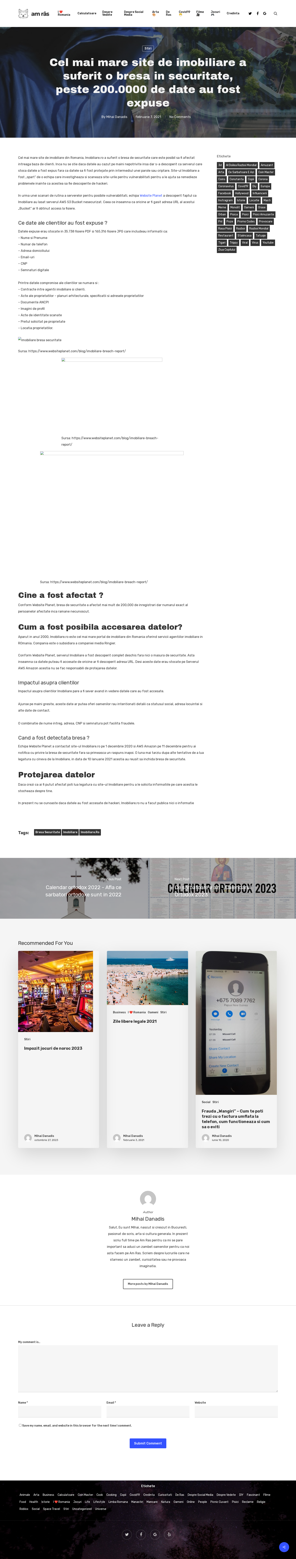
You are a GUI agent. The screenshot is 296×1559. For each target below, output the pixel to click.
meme (222, 207)
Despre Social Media (200, 1495)
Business (119, 1012)
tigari (222, 242)
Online (191, 1502)
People (202, 1502)
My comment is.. (29, 1342)
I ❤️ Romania (137, 1012)
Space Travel (51, 1509)
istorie (241, 200)
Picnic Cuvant (219, 1502)
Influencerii (260, 193)
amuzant (267, 165)
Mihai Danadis (116, 117)
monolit (235, 207)
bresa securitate (47, 832)
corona (263, 179)
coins (221, 179)
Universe (100, 1509)
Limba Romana (118, 1502)
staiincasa (244, 235)
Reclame (248, 1502)
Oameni (153, 1012)
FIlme (266, 1495)
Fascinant (253, 1495)
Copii (123, 1495)
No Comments (180, 117)
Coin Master (85, 1495)
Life (87, 1502)
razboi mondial (258, 228)
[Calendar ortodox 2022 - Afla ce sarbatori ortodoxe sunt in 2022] (74, 888)
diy (255, 186)
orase (262, 207)
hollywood (241, 193)
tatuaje (261, 235)
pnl (220, 221)
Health (33, 1502)
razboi (240, 228)
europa (265, 186)
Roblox (24, 1509)
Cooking (111, 1495)
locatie (254, 200)
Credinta (149, 1495)
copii (251, 179)
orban (222, 214)
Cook (99, 1495)
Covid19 (135, 1495)
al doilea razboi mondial (241, 165)
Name (23, 1402)
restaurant (225, 235)
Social (206, 1102)
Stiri (148, 48)
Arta (36, 1495)
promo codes (246, 221)
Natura (165, 1502)
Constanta (237, 179)
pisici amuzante (263, 214)
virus (255, 242)
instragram (225, 200)
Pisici (235, 1502)
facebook (224, 193)
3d (220, 165)
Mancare (152, 1502)
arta (221, 172)
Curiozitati (165, 1495)
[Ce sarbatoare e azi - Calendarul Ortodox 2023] (222, 888)
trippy (234, 242)
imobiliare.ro (90, 832)
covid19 (243, 186)
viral (245, 242)
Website (200, 1402)
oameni (249, 207)
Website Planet (151, 195)
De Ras (179, 1495)
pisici (245, 214)
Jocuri (77, 1502)
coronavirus (226, 186)
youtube (268, 242)
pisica (234, 214)
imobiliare (70, 832)
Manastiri (137, 1502)
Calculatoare (66, 1495)
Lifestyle (99, 1502)
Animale (25, 1495)
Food (23, 1502)
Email (111, 1402)
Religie (261, 1502)
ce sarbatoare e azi (241, 172)
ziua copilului (226, 249)
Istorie (45, 1502)
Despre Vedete (226, 1495)
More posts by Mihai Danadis (148, 1284)
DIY (241, 1495)
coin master (266, 172)
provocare (265, 221)
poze (230, 221)
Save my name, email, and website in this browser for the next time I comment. (77, 1425)
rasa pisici (225, 228)
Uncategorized (82, 1509)
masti (267, 200)
